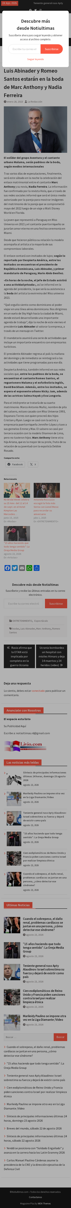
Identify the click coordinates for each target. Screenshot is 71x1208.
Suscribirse (51, 49)
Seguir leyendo (35, 59)
